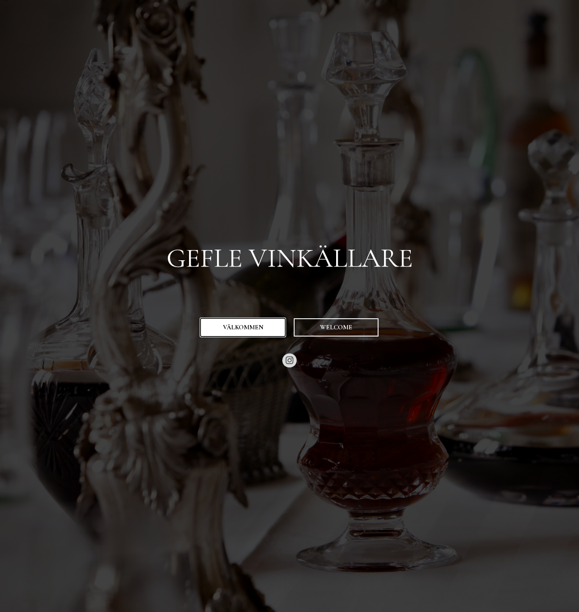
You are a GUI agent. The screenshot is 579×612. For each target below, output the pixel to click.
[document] (289, 306)
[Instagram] (289, 360)
